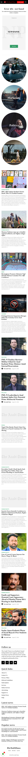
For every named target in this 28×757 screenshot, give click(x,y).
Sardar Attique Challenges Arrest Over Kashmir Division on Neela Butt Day (12, 740)
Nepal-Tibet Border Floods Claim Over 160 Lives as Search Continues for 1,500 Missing (13, 428)
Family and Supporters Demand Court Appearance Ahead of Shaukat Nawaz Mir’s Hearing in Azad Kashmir (13, 598)
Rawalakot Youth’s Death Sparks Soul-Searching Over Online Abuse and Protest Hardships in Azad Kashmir (13, 470)
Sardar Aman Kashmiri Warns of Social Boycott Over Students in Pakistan (13, 632)
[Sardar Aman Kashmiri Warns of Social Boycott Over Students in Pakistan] (14, 617)
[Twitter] (11, 662)
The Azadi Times (7, 368)
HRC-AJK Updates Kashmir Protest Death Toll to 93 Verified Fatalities (12, 192)
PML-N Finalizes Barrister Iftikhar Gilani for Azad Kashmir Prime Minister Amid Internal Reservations (13, 362)
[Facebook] (3, 662)
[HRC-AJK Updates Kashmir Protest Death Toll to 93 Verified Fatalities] (14, 179)
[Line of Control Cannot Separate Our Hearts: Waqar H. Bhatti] (14, 542)
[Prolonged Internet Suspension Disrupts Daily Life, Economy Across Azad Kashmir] (14, 303)
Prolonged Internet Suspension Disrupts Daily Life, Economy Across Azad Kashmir (13, 317)
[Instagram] (7, 662)
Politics (3, 357)
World (3, 425)
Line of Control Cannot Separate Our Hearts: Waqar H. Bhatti (13, 555)
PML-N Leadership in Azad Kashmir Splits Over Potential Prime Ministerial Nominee (13, 397)
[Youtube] (15, 662)
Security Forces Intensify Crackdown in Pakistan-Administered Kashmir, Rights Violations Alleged (13, 512)
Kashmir (3, 313)
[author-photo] (2, 369)
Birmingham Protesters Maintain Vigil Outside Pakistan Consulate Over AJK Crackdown (13, 275)
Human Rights (5, 189)
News (2, 271)
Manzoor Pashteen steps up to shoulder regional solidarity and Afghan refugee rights (13, 233)
